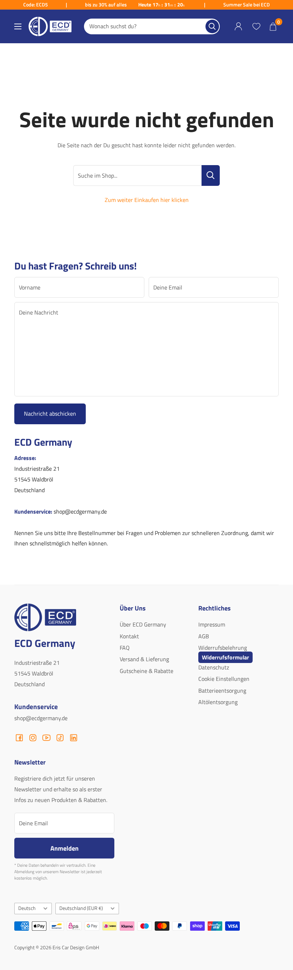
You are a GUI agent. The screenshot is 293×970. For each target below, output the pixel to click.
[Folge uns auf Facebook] (19, 738)
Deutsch (27, 908)
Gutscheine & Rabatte (146, 671)
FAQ (125, 647)
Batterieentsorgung (222, 690)
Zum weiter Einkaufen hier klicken (147, 200)
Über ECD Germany (143, 624)
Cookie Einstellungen (223, 678)
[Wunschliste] (256, 26)
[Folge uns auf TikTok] (60, 738)
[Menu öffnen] (17, 26)
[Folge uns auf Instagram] (33, 738)
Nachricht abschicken (50, 413)
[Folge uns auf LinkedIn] (74, 738)
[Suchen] (212, 26)
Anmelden (64, 848)
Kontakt (129, 636)
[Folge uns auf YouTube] (46, 738)
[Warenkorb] (273, 26)
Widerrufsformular (225, 657)
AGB (203, 636)
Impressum (211, 624)
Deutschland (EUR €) (81, 908)
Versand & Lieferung (144, 659)
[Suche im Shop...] (211, 175)
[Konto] (238, 27)
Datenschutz (213, 667)
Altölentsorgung (218, 702)
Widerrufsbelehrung (222, 647)
